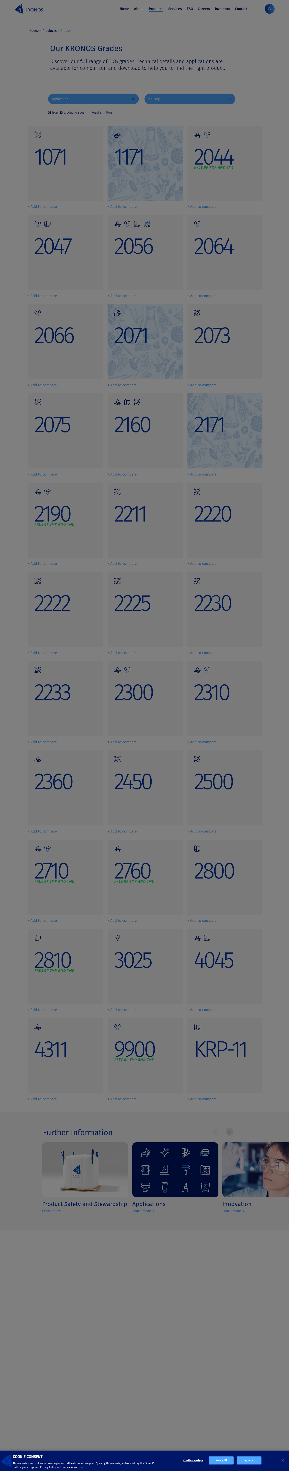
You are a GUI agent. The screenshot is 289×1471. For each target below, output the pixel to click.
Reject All (221, 1460)
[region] (144, 1461)
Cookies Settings (193, 1460)
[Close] (282, 1460)
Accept (249, 1460)
